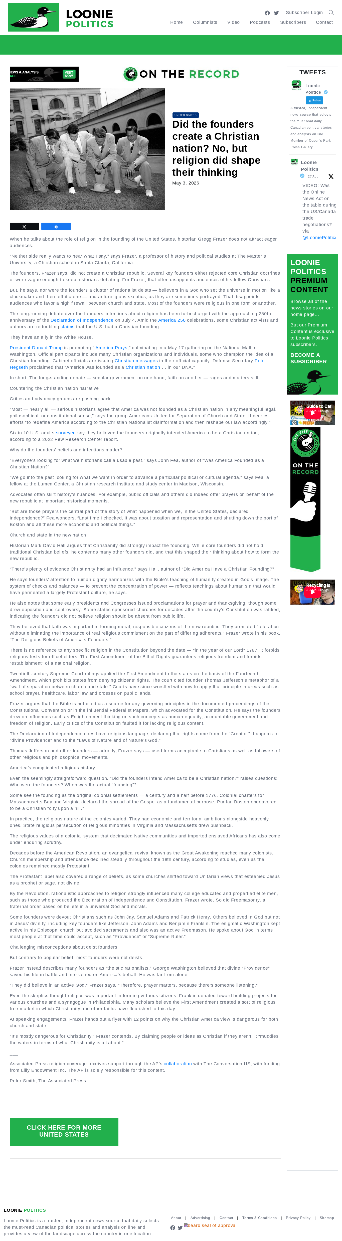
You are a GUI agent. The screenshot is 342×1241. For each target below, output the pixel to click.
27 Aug (313, 176)
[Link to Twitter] (276, 12)
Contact (324, 22)
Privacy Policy (298, 1218)
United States (186, 115)
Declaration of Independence (82, 320)
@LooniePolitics (320, 237)
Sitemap (327, 1218)
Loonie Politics (309, 166)
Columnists (205, 22)
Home (176, 22)
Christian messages (136, 360)
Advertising (200, 1218)
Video (233, 22)
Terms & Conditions (259, 1218)
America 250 (172, 320)
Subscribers (293, 22)
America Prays (111, 347)
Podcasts (260, 22)
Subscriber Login (304, 12)
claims (68, 326)
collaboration (178, 1063)
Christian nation (143, 367)
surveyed (66, 432)
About (176, 1218)
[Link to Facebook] (267, 12)
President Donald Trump (36, 347)
